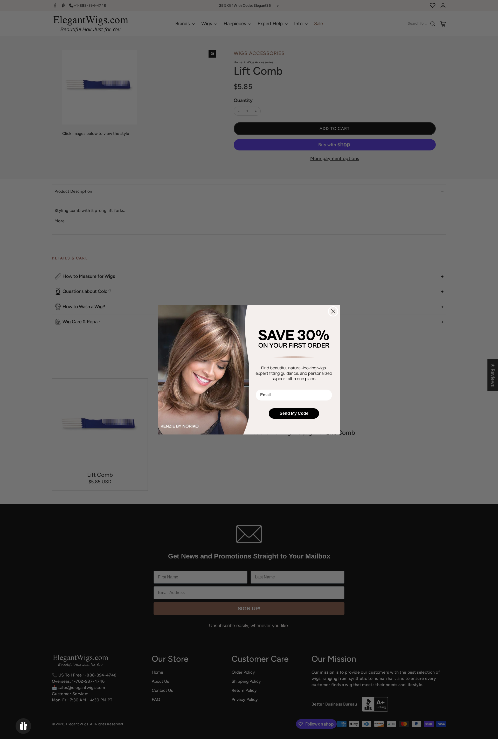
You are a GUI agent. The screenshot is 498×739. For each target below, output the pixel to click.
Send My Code (294, 413)
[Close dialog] (333, 311)
